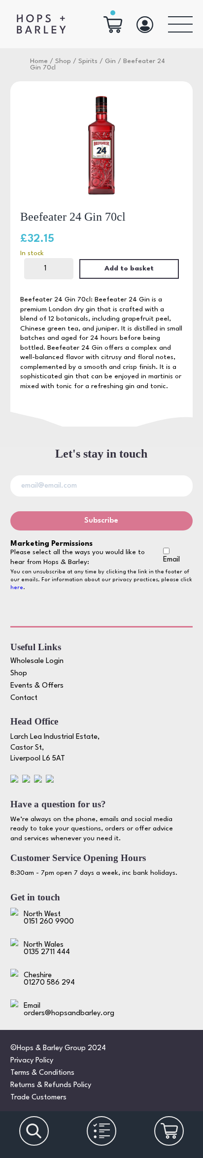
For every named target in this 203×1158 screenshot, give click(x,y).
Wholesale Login (37, 661)
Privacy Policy (31, 1060)
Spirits (88, 61)
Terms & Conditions (42, 1073)
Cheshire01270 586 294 (49, 979)
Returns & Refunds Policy (50, 1085)
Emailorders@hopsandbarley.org (69, 1009)
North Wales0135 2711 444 (47, 948)
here (16, 588)
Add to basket (129, 268)
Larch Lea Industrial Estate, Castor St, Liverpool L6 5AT (55, 748)
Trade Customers (38, 1097)
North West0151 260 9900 (49, 918)
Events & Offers (37, 686)
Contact (23, 698)
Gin (110, 61)
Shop (63, 61)
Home (39, 61)
